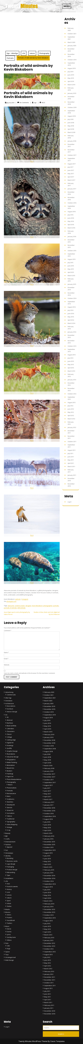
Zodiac (9, 906)
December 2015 (49, 842)
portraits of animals (10, 608)
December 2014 (49, 876)
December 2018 (49, 740)
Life (23, 53)
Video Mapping (12, 824)
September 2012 (50, 952)
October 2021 (72, 34)
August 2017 (72, 164)
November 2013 (49, 912)
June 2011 (71, 457)
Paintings (10, 774)
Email (6, 659)
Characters (10, 731)
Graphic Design (12, 751)
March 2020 (71, 42)
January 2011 (72, 475)
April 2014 (71, 320)
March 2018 (71, 132)
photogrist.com (11, 601)
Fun (6, 850)
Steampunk (11, 805)
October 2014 (72, 298)
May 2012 (71, 412)
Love (8, 892)
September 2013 (50, 918)
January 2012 (72, 427)
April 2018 (71, 129)
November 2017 (49, 777)
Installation (9, 878)
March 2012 (71, 419)
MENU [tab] (67, 6)
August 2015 (72, 259)
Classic (9, 734)
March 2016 (71, 228)
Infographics (11, 760)
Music (7, 926)
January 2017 (72, 189)
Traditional (10, 819)
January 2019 (72, 93)
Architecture (9, 703)
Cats (8, 946)
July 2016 (70, 215)
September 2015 (50, 850)
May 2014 (71, 317)
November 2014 (49, 878)
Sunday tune (11, 937)
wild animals (21, 608)
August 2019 (72, 68)
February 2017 (49, 802)
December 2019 (49, 706)
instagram (25, 599)
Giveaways (9, 853)
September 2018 (50, 749)
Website (6, 665)
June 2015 (71, 266)
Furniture (10, 709)
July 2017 (70, 167)
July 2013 (70, 358)
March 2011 (71, 466)
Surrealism (10, 813)
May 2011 (71, 460)
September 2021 (50, 698)
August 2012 (72, 402)
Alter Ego (8, 698)
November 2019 (49, 709)
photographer (48, 606)
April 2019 (71, 81)
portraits (56, 606)
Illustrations (11, 754)
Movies (7, 912)
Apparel (9, 847)
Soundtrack (11, 920)
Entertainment (10, 842)
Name (6, 652)
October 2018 (72, 107)
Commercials (11, 695)
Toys (7, 954)
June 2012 (71, 409)
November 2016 (49, 811)
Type (8, 875)
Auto (8, 884)
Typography (11, 822)
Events (9, 932)
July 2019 (70, 72)
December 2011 (49, 977)
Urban (9, 903)
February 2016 (49, 836)
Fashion (8, 844)
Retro (9, 796)
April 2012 (71, 415)
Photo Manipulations (14, 779)
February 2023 (49, 692)
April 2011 (71, 463)
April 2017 (71, 177)
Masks (7, 909)
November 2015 (49, 844)
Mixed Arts (10, 768)
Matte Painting (12, 762)
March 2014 (71, 323)
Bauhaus (10, 723)
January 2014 (72, 332)
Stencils (9, 807)
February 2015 (49, 870)
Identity (8, 856)
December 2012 (49, 943)
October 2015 (72, 251)
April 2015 (71, 272)
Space (7, 952)
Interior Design (12, 712)
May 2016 (71, 221)
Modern (9, 771)
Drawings (10, 745)
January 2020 (72, 46)
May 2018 (71, 126)
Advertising (9, 692)
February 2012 (49, 971)
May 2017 (71, 174)
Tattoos (9, 816)
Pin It (31, 161)
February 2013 (49, 938)
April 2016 (71, 225)
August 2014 (72, 307)
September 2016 (50, 816)
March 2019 (71, 85)
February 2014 (49, 904)
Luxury (9, 895)
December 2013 (49, 909)
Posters (9, 917)
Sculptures (10, 799)
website (17, 599)
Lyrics (9, 934)
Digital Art (10, 743)
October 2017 (72, 155)
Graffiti (9, 748)
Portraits (10, 58)
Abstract (10, 720)
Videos (9, 940)
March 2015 (71, 276)
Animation (8, 701)
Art (6, 715)
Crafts (7, 839)
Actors (9, 915)
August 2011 (72, 450)
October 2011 (72, 441)
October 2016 (72, 203)
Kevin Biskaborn (37, 606)
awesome (11, 606)
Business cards (12, 861)
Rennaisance (11, 793)
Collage (9, 737)
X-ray (8, 830)
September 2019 (50, 715)
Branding (10, 858)
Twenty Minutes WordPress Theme (33, 1041)
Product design (12, 870)
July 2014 (70, 310)
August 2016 (72, 212)
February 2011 (49, 1005)
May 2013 (71, 364)
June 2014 (71, 313)
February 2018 (49, 768)
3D (8, 717)
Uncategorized (10, 957)
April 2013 (71, 368)
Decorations (11, 706)
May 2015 (71, 269)
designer (28, 606)
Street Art (10, 810)
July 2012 (70, 406)
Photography (44, 53)
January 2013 (72, 380)
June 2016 (71, 218)
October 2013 (72, 346)
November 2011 (49, 980)
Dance (9, 929)
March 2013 (71, 371)
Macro (10, 785)
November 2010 (49, 1014)
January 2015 (72, 284)
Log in (69, 502)
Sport (9, 901)
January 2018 (72, 141)
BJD (6, 836)
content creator (20, 606)
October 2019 (72, 60)
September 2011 (50, 986)
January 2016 (72, 236)
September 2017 (50, 782)
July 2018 (70, 119)
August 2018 (72, 116)
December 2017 (49, 774)
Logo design (11, 864)
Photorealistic (11, 788)
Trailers (9, 923)
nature (32, 53)
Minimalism (11, 765)
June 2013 (71, 361)
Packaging (10, 867)
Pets (6, 943)
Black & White (11, 726)
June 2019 (71, 75)
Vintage (9, 827)
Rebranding (11, 872)
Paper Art (10, 776)
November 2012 (49, 946)
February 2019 (49, 734)
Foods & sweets (12, 886)
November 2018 (49, 743)
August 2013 (72, 355)
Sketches (10, 802)
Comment (7, 630)
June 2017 (71, 170)
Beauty (7, 833)
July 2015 (70, 262)
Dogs (8, 949)
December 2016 (49, 808)
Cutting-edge (11, 740)
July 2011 (70, 453)
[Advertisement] (32, 34)
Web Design (9, 960)
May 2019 (71, 78)
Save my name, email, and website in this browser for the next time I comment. (29, 673)
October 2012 (72, 394)
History (9, 889)
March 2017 (71, 180)
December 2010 (49, 1011)
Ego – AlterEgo (12, 53)
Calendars (10, 729)
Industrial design (13, 757)
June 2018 (71, 123)
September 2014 (50, 884)
